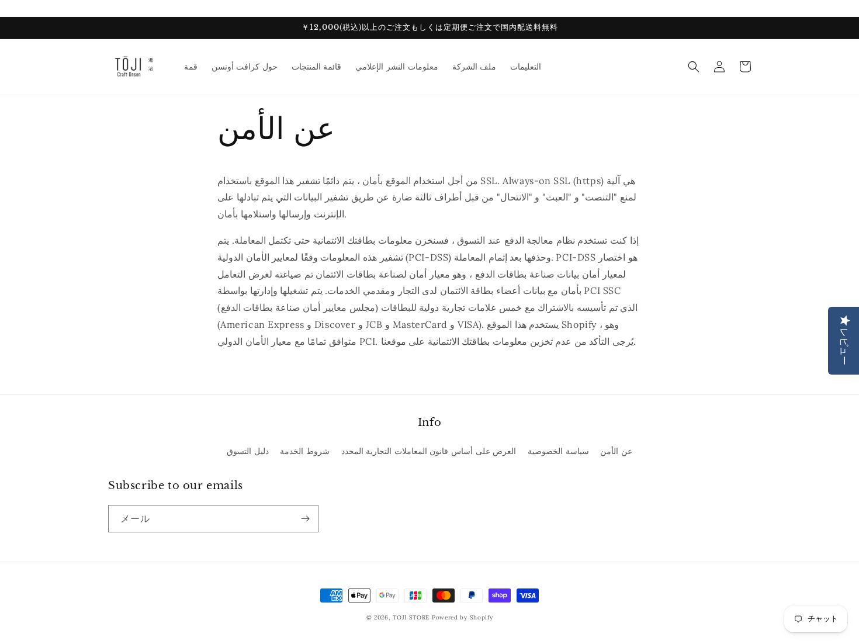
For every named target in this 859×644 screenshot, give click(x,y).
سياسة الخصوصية (558, 451)
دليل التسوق (248, 451)
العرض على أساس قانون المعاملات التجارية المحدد (429, 451)
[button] (693, 66)
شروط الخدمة (305, 451)
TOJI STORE (411, 617)
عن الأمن (616, 451)
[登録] (305, 518)
